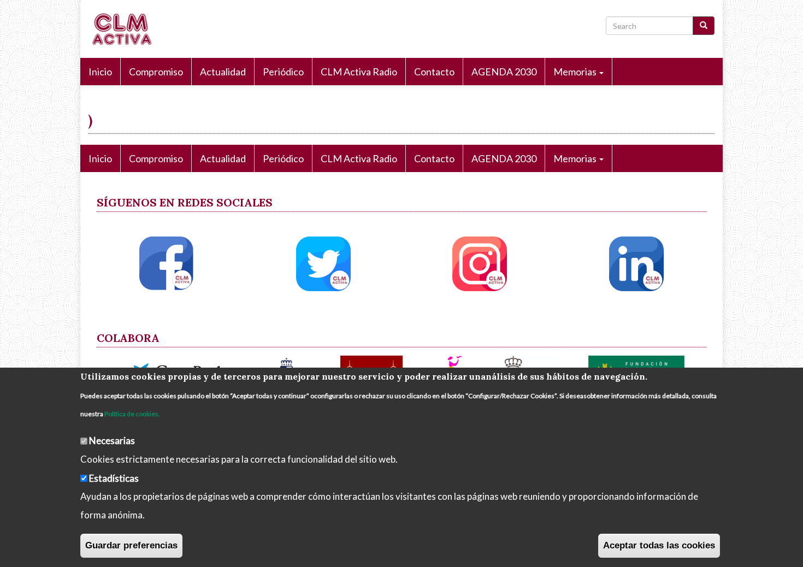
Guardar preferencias (131, 545)
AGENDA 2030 (503, 72)
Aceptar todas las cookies (659, 545)
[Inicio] (125, 29)
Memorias (575, 72)
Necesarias (112, 440)
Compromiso (156, 72)
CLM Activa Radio (359, 72)
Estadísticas (114, 477)
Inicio (100, 72)
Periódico (283, 72)
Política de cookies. (132, 414)
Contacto (434, 72)
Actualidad (223, 72)
